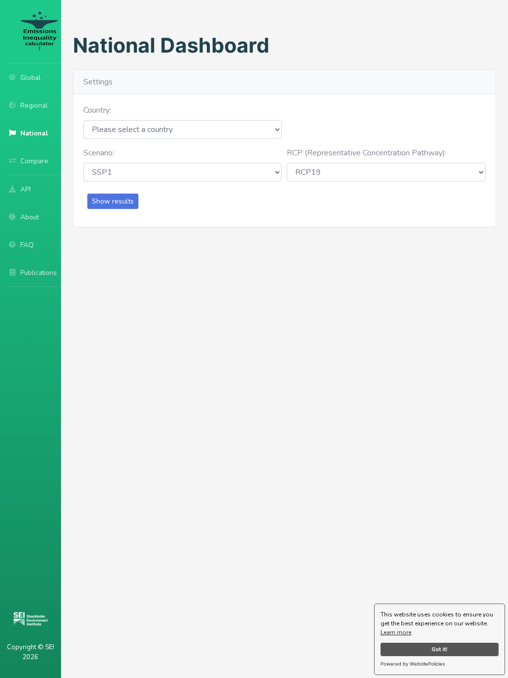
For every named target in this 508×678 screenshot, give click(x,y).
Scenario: (98, 152)
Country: (97, 110)
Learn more (396, 632)
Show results (113, 201)
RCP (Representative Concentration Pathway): (366, 152)
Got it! (439, 649)
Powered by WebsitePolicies (413, 664)
